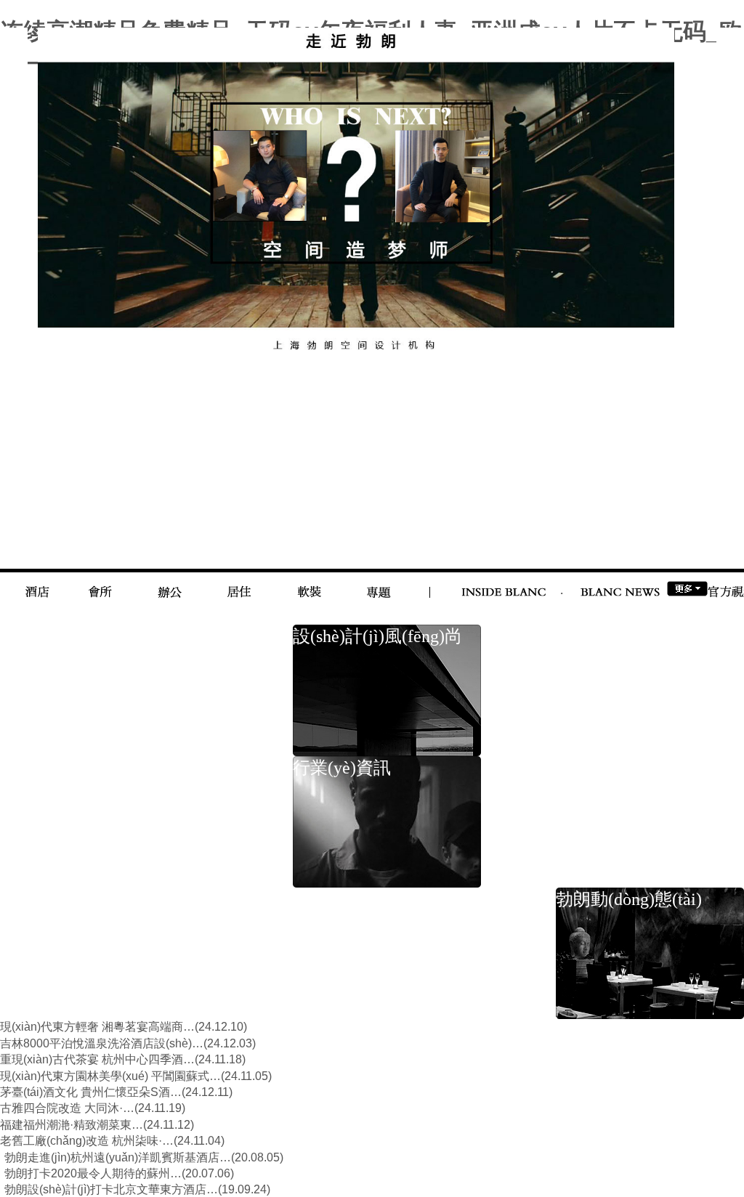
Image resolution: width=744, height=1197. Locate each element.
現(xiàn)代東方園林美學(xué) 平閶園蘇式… (110, 1076)
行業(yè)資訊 (342, 767)
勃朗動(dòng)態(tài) (629, 899)
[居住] (239, 583)
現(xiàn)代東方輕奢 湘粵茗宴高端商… (97, 1027)
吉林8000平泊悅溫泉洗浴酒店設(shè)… (101, 1043)
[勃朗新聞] (619, 582)
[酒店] (37, 583)
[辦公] (169, 583)
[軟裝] (309, 583)
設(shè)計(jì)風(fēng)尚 (377, 636)
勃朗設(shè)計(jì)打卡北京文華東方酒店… (111, 1189)
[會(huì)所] (99, 583)
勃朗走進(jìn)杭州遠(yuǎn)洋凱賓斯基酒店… (117, 1157)
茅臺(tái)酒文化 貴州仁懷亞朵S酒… (91, 1092)
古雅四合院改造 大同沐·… (67, 1108)
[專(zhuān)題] (378, 583)
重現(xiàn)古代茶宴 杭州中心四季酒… (97, 1059)
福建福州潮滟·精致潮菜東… (71, 1125)
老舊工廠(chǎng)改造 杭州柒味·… (87, 1141)
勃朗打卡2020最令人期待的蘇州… (93, 1173)
